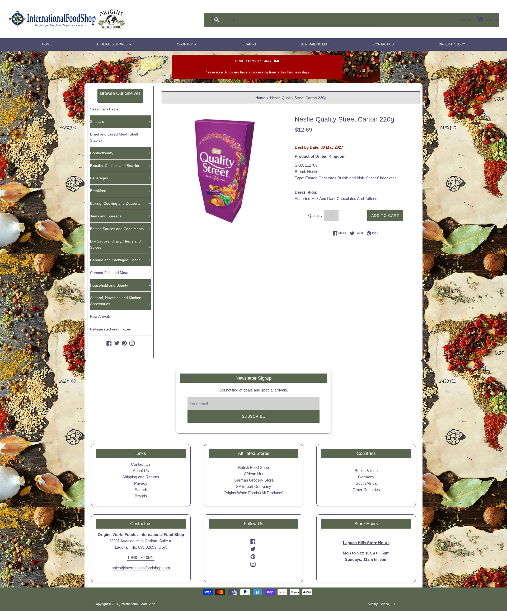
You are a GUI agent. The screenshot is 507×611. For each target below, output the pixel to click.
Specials (120, 121)
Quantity (315, 215)
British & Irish (366, 470)
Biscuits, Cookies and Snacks (120, 166)
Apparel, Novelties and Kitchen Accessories (120, 301)
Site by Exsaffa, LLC (382, 604)
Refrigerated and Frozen (110, 329)
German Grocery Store (254, 480)
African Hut (253, 474)
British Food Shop (253, 467)
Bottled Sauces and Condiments (120, 229)
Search (141, 489)
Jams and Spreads (120, 216)
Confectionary (120, 153)
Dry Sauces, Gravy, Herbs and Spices (120, 244)
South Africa (366, 483)
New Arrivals (100, 316)
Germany (366, 477)
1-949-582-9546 (140, 557)
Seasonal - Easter (105, 109)
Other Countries (366, 489)
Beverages (120, 178)
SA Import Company (253, 486)
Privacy (140, 483)
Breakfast (120, 191)
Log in (465, 19)
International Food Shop (138, 604)
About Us (141, 470)
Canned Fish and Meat (109, 272)
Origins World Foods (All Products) (254, 493)
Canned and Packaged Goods (120, 260)
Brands (141, 496)
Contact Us (141, 464)
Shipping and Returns (140, 477)
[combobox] (305, 20)
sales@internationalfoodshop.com (141, 568)
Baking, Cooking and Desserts (120, 203)
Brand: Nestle (306, 171)
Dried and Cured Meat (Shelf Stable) (114, 137)
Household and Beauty (120, 285)
